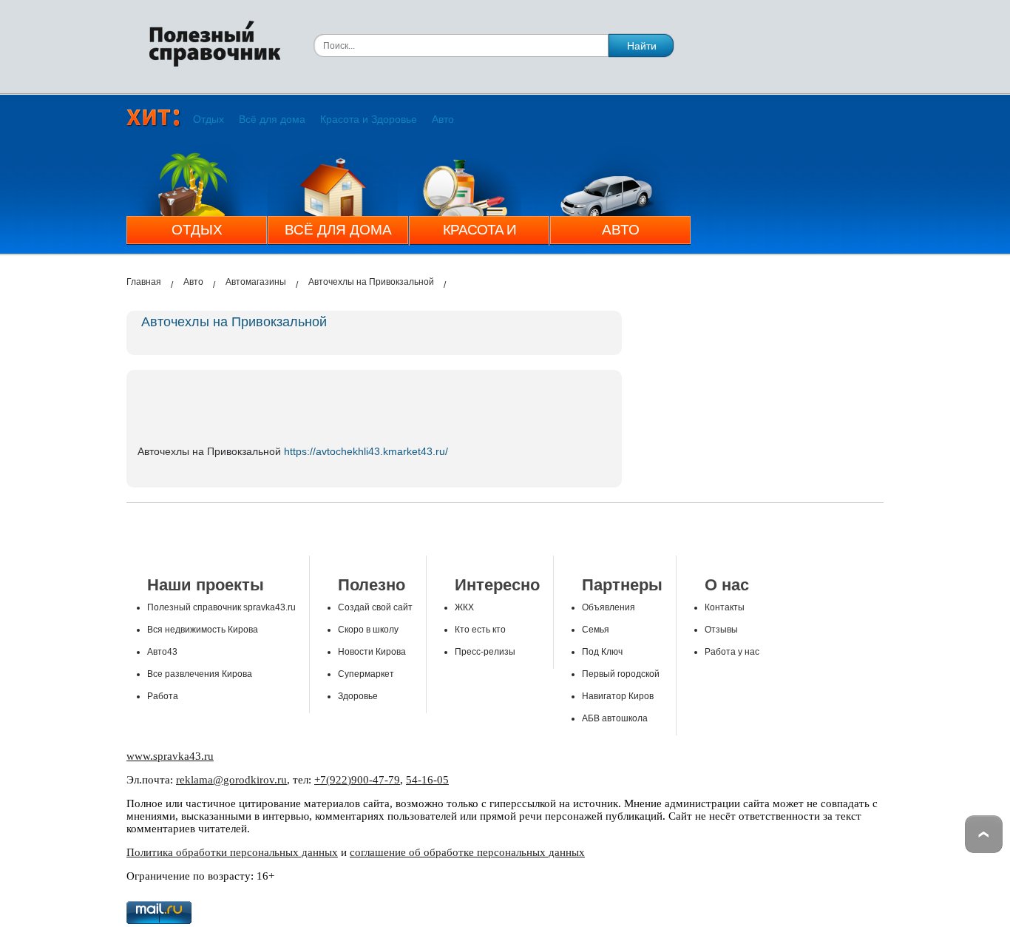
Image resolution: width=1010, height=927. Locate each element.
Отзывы (721, 629)
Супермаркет (366, 674)
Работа (162, 696)
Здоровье (358, 696)
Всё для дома (272, 119)
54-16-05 (427, 780)
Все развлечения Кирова (199, 674)
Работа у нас (732, 652)
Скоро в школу (368, 629)
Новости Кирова (372, 652)
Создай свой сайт (375, 607)
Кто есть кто (480, 629)
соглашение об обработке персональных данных (467, 852)
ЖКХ (464, 607)
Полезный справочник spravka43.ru (221, 607)
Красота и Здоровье (368, 119)
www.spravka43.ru (170, 756)
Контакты (725, 607)
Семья (595, 629)
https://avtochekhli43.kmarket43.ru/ (366, 451)
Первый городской (621, 674)
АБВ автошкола (615, 718)
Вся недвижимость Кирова (202, 629)
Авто (443, 119)
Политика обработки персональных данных (232, 852)
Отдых (208, 119)
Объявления (608, 607)
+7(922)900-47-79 (357, 780)
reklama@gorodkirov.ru (231, 780)
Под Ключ (602, 652)
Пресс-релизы (485, 652)
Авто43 (162, 652)
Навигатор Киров (618, 696)
